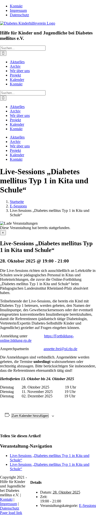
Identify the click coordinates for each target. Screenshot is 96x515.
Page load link (11, 513)
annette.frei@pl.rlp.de (60, 349)
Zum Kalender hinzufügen (30, 416)
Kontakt (6, 499)
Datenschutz (9, 508)
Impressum (8, 504)
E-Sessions (87, 505)
